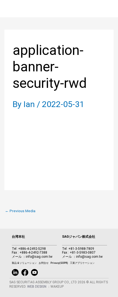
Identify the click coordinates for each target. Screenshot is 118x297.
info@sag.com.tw (39, 257)
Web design (37, 286)
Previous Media (20, 211)
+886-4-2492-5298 (32, 249)
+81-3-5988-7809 (81, 249)
